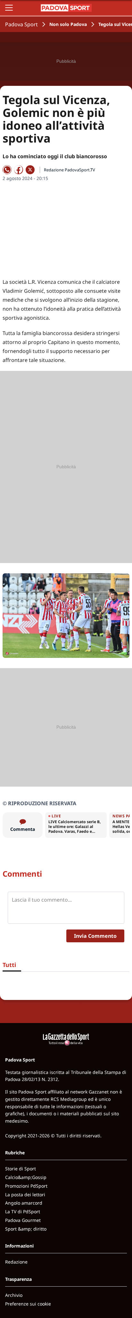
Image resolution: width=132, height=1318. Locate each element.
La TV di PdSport (22, 1211)
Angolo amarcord (23, 1203)
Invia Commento (95, 935)
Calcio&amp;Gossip (25, 1177)
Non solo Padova (68, 24)
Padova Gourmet (23, 1220)
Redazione (16, 1262)
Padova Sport (21, 24)
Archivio (13, 1295)
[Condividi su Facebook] (18, 169)
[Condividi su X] (30, 169)
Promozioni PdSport (26, 1186)
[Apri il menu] (9, 8)
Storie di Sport (20, 1169)
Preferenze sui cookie (28, 1304)
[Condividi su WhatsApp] (7, 169)
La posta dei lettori (25, 1194)
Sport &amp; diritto (25, 1229)
